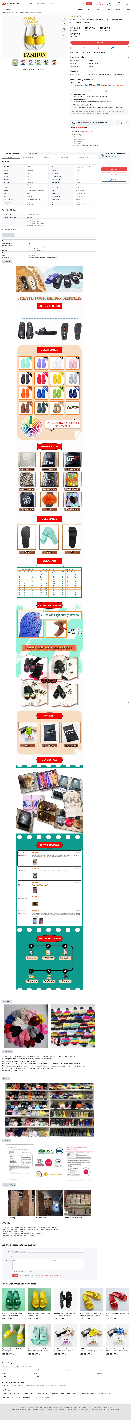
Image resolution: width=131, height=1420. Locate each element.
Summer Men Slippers (9, 1397)
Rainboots (36, 1376)
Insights (110, 1407)
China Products (30, 1407)
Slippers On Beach (72, 1393)
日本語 (85, 1409)
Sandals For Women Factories (39, 1393)
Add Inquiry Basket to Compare (35, 69)
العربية (75, 1409)
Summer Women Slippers (106, 1393)
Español (29, 1409)
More (3, 1401)
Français (42, 1409)
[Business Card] (126, 161)
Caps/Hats (100, 1370)
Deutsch (62, 1409)
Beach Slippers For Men (25, 1397)
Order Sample (101, 52)
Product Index (96, 1407)
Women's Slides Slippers (35, 12)
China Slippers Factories (21, 1393)
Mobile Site (104, 1407)
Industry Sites (77, 1407)
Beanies (4, 1373)
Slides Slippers (6, 1370)
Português (35, 1409)
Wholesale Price (68, 1407)
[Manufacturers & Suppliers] (11, 4)
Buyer (88, 9)
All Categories (8, 9)
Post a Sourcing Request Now (51, 1276)
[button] (91, 157)
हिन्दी (89, 1409)
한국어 (80, 1409)
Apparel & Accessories (12, 12)
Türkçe (100, 1409)
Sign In (73, 145)
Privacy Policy (92, 1413)
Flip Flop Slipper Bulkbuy (42, 1397)
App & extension (107, 9)
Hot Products (22, 1407)
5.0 (107, 156)
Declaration (84, 1413)
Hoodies (99, 1373)
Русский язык (49, 1409)
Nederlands (69, 1409)
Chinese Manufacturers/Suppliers (44, 1407)
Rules (128, 9)
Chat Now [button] (116, 48)
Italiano (56, 1409)
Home (3, 12)
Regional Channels (86, 1407)
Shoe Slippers (7, 1393)
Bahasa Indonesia (115, 1409)
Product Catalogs (27, 1366)
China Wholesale (58, 1407)
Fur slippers (69, 1370)
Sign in (127, 5)
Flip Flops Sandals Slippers (88, 1393)
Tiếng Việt (106, 1409)
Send (15, 1275)
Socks (35, 1373)
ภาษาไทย (94, 1409)
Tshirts (67, 1373)
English (24, 1409)
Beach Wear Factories (58, 1393)
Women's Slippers (23, 12)
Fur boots (4, 1376)
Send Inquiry (84, 48)
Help (97, 9)
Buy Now (100, 42)
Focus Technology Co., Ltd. (53, 1413)
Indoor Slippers (38, 1370)
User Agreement (75, 1413)
